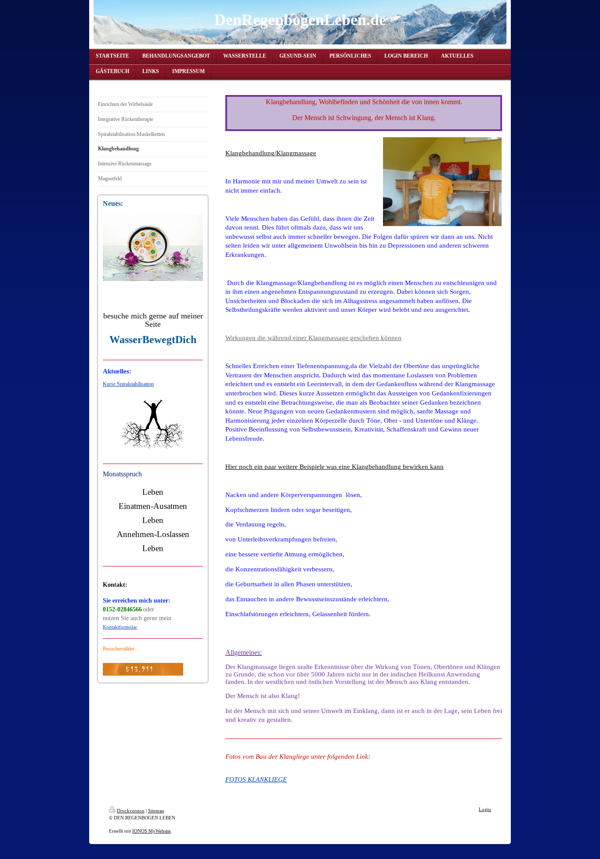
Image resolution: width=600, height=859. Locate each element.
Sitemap (156, 810)
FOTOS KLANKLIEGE (256, 779)
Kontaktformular (120, 626)
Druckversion (131, 810)
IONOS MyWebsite (151, 830)
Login (485, 809)
